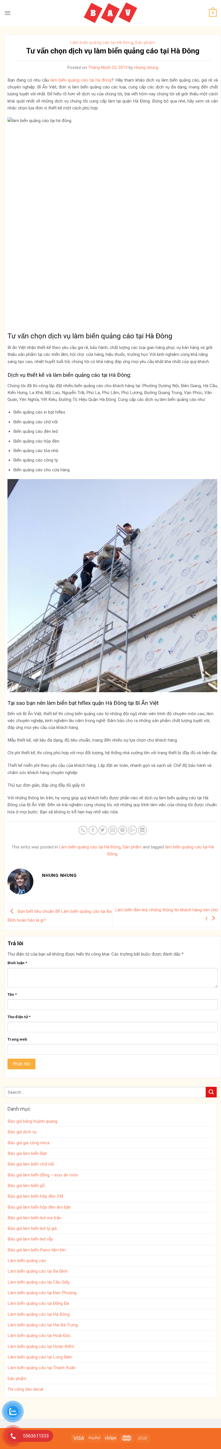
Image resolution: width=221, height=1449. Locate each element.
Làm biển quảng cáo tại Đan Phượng (42, 1292)
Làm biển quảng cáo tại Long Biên (39, 1357)
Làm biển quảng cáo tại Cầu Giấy (38, 1282)
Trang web (17, 1039)
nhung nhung (146, 67)
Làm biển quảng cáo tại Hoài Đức (39, 1335)
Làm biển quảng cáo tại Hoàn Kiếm (40, 1346)
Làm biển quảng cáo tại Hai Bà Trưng (42, 1325)
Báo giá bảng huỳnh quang (32, 1121)
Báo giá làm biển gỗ (26, 1185)
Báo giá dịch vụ (22, 1131)
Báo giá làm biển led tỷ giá (32, 1228)
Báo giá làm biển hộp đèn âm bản (39, 1207)
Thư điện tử (19, 1016)
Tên (12, 994)
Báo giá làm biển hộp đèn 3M (35, 1196)
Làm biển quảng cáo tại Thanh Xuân (41, 1367)
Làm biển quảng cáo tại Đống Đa (38, 1303)
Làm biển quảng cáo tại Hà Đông (101, 42)
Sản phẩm (145, 42)
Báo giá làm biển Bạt (27, 1153)
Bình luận (17, 962)
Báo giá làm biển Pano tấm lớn (36, 1250)
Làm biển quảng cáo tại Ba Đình (37, 1271)
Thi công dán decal (25, 1389)
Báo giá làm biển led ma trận (34, 1217)
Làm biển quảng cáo (26, 1260)
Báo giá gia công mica (28, 1142)
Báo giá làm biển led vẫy (30, 1239)
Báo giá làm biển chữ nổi (30, 1164)
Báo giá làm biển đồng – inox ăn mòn (42, 1175)
